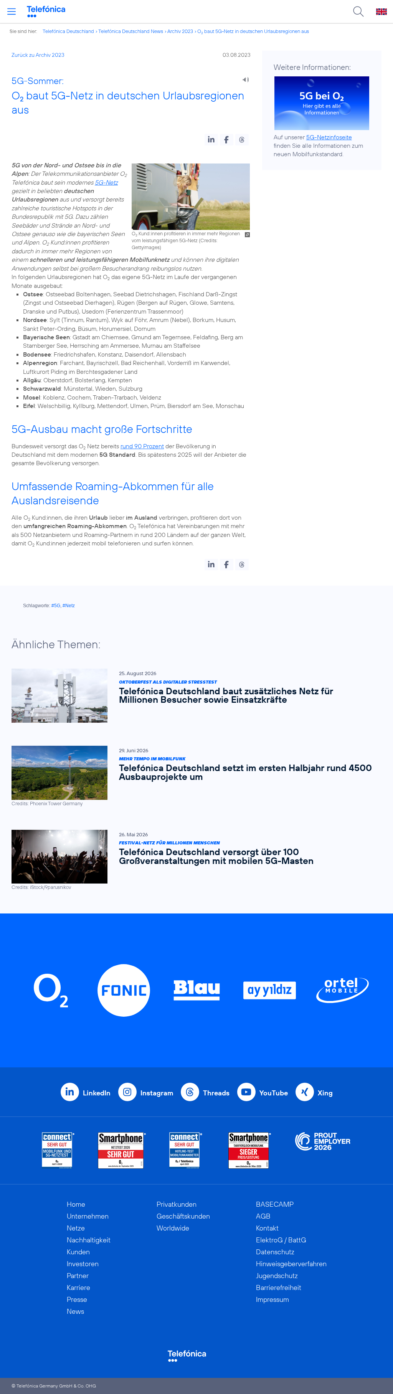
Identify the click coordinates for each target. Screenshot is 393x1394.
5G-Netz (106, 182)
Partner (78, 1275)
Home (76, 1204)
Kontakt (267, 1228)
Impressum (272, 1299)
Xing (325, 1092)
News (75, 1311)
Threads (216, 1092)
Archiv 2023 (180, 31)
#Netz (69, 605)
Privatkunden (176, 1204)
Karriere (78, 1287)
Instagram (156, 1092)
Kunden (78, 1251)
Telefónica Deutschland (68, 31)
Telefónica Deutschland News (130, 31)
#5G (55, 605)
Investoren (83, 1263)
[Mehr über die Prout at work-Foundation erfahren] (322, 1150)
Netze (76, 1228)
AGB (263, 1216)
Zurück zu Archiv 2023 (38, 54)
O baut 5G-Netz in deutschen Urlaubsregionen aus (253, 31)
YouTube (273, 1092)
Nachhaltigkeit (89, 1239)
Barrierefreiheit (278, 1287)
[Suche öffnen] (358, 11)
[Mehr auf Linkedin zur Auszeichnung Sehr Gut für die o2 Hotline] (186, 1150)
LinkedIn (97, 1092)
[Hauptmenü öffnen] (11, 11)
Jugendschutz (277, 1275)
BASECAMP (275, 1204)
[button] (211, 139)
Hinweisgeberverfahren (291, 1263)
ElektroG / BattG (281, 1239)
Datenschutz (275, 1251)
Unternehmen (88, 1216)
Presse (77, 1299)
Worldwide (173, 1228)
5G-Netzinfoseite (329, 137)
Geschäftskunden (183, 1216)
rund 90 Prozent (142, 446)
